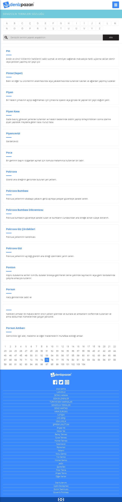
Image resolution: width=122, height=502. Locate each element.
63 (99, 355)
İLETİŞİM (61, 414)
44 (114, 350)
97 (47, 364)
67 (5, 359)
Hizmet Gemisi (61, 460)
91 (15, 364)
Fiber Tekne (61, 470)
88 (114, 359)
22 (114, 346)
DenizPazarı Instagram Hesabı (67, 382)
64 (104, 355)
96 (41, 364)
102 (73, 364)
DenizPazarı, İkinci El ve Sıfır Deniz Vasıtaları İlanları (18, 4)
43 (109, 350)
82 (83, 359)
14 (73, 346)
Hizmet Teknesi (61, 440)
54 (52, 355)
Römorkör (61, 447)
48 (21, 355)
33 (57, 350)
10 (52, 346)
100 (62, 364)
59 (78, 355)
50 (31, 355)
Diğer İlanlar (61, 476)
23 (5, 350)
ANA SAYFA (61, 389)
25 (15, 350)
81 (78, 359)
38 (83, 350)
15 (78, 346)
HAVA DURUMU (61, 411)
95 (36, 364)
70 (21, 359)
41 (99, 350)
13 (68, 346)
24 (10, 350)
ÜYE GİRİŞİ (61, 418)
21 (109, 346)
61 (88, 355)
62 (94, 355)
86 (104, 359)
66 (114, 355)
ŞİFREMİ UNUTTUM (61, 424)
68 (10, 359)
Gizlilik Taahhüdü (61, 489)
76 (52, 359)
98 (52, 364)
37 (78, 350)
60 (83, 355)
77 (57, 359)
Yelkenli (61, 450)
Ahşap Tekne (61, 473)
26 (21, 350)
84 (94, 359)
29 (36, 350)
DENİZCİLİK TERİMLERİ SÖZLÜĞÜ (23, 14)
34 (62, 350)
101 (67, 364)
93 (26, 364)
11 (57, 346)
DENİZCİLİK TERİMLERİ (61, 405)
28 (31, 350)
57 (68, 355)
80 (73, 359)
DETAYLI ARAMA (61, 395)
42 (104, 350)
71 (26, 359)
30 (41, 350)
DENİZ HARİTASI (61, 408)
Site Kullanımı (61, 482)
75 (47, 359)
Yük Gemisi (61, 457)
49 (26, 355)
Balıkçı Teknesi (61, 434)
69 (15, 359)
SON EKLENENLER (61, 398)
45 (5, 355)
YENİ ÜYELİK (61, 421)
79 (68, 359)
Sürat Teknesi (61, 437)
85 (99, 359)
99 (57, 364)
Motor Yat (61, 431)
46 (10, 355)
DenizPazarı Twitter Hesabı (61, 382)
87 (109, 359)
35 (68, 350)
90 (10, 364)
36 (73, 350)
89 (5, 364)
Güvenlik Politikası (61, 492)
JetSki (61, 463)
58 (73, 355)
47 (15, 355)
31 (47, 350)
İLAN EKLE (61, 392)
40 (94, 350)
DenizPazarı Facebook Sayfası (55, 382)
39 (88, 350)
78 (62, 359)
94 (31, 364)
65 (109, 355)
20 (104, 346)
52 (41, 355)
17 (88, 346)
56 (62, 355)
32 (52, 350)
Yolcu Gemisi (61, 453)
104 (83, 364)
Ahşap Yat (61, 427)
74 (41, 359)
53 (47, 355)
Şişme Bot (61, 466)
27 (26, 350)
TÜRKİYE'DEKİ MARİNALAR (61, 402)
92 (21, 364)
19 (99, 346)
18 (94, 346)
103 (78, 364)
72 (31, 359)
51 (36, 355)
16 (83, 346)
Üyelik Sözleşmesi (61, 486)
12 (62, 346)
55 (57, 355)
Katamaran (61, 444)
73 (36, 359)
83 (88, 359)
